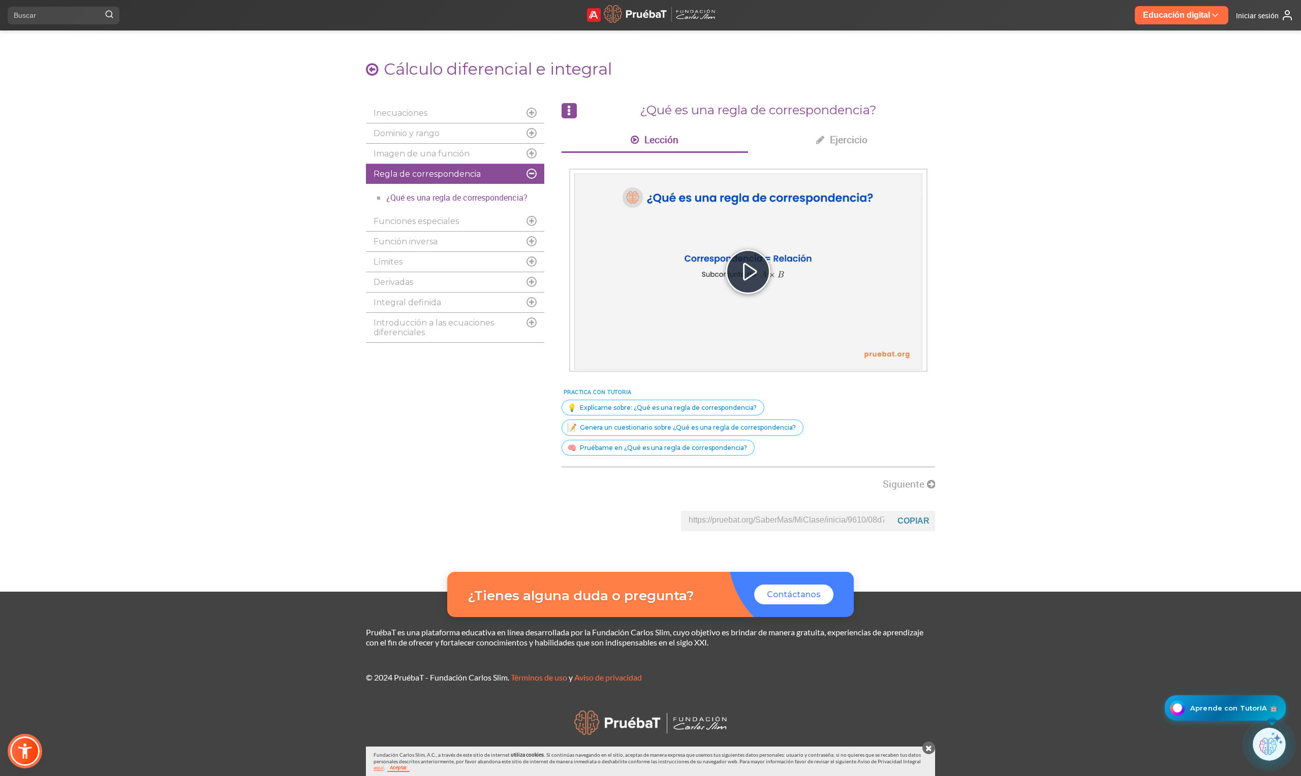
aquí (379, 767)
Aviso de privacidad (608, 677)
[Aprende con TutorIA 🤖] (1269, 744)
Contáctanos (794, 594)
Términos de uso (539, 677)
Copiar (913, 520)
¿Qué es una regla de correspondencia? (457, 197)
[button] (25, 751)
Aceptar (398, 767)
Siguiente (905, 484)
